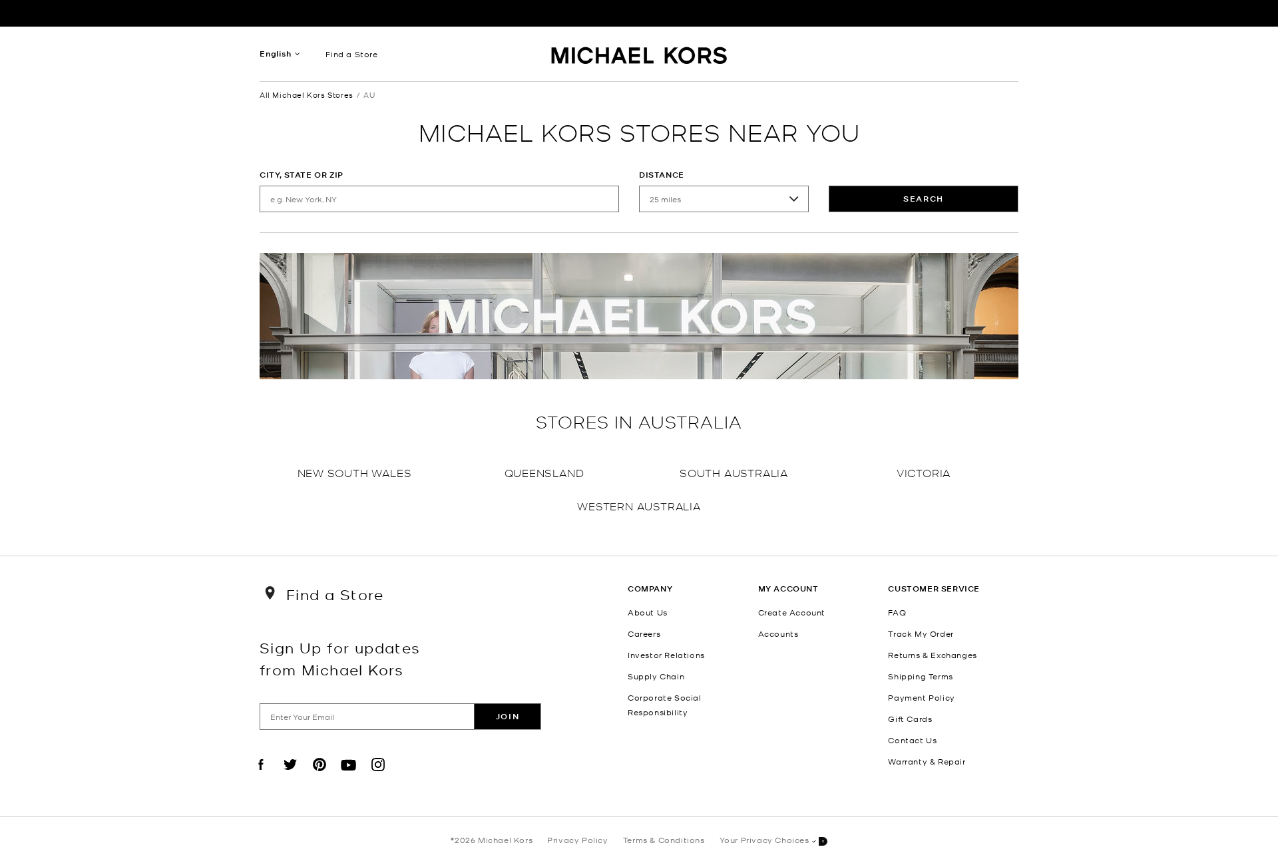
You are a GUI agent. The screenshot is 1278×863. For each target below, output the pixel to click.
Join (507, 716)
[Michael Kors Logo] (639, 57)
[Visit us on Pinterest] (319, 776)
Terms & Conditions (664, 839)
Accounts (778, 633)
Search (923, 198)
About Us (648, 612)
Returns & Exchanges (932, 654)
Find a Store (351, 54)
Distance (661, 174)
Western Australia (639, 505)
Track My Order (920, 633)
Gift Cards (910, 718)
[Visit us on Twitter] (290, 776)
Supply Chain (656, 676)
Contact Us (912, 740)
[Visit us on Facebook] (261, 776)
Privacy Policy (577, 839)
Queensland (544, 472)
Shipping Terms (920, 676)
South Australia (734, 472)
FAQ (897, 612)
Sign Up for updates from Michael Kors (340, 658)
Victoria (924, 472)
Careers (644, 633)
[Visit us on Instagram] (378, 776)
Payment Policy (921, 697)
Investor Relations (666, 654)
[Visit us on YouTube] (348, 776)
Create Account (791, 612)
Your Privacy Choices (764, 839)
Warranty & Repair (926, 761)
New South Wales (355, 472)
